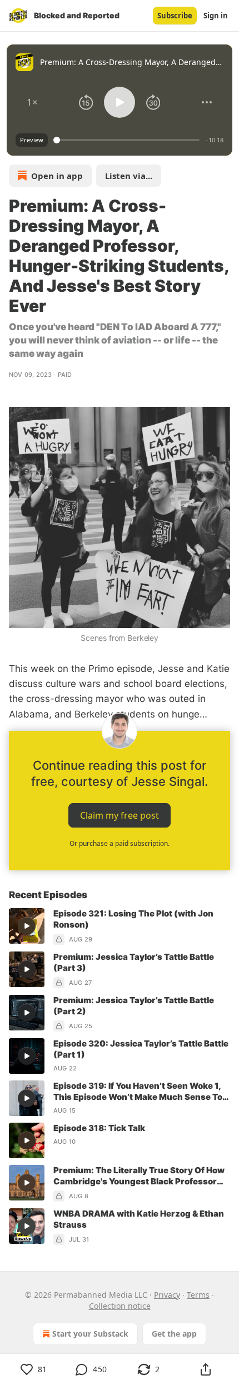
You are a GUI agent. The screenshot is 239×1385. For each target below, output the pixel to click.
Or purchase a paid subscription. (119, 843)
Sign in (215, 16)
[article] (119, 926)
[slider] (128, 140)
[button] (32, 102)
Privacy (167, 1294)
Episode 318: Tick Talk (99, 1128)
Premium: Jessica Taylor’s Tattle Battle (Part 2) (133, 1006)
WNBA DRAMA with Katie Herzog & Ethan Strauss (138, 1219)
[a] (27, 926)
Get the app (174, 1333)
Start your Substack (90, 1333)
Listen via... (128, 175)
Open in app (57, 175)
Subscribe (174, 16)
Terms (198, 1294)
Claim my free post (119, 815)
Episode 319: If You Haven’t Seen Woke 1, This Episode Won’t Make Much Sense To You (137, 1091)
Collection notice (120, 1306)
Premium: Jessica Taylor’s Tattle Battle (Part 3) (133, 962)
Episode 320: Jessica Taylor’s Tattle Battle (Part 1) (140, 1049)
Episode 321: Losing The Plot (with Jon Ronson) (133, 919)
